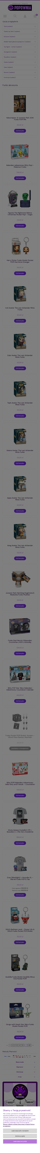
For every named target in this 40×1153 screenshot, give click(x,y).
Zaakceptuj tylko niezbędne (20, 1131)
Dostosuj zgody (20, 1136)
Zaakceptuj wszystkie (20, 1141)
